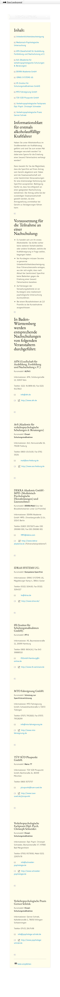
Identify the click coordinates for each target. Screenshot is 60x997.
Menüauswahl (26, 17)
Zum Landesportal (14, 2)
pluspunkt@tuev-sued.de (31, 787)
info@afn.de (26, 394)
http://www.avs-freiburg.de (32, 466)
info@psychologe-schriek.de (29, 934)
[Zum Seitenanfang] (15, 478)
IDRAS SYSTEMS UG (24, 77)
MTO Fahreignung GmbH (26, 92)
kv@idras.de (26, 595)
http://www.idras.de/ (30, 601)
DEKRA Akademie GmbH (26, 71)
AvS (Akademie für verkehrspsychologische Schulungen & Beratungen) (29, 63)
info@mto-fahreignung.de (31, 724)
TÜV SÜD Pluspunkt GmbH (27, 97)
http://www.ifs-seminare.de (32, 667)
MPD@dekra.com (28, 535)
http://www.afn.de (29, 400)
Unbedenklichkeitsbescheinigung (30, 36)
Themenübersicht (18, 974)
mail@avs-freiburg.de (30, 460)
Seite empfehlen (24, 964)
